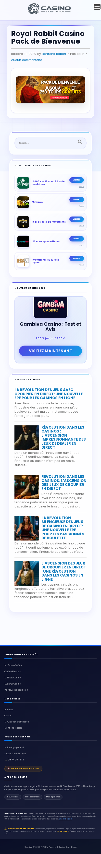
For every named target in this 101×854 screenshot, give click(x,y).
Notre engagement (14, 747)
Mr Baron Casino (13, 665)
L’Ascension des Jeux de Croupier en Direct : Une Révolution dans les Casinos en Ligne (63, 571)
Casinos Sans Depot (67, 847)
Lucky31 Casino (12, 684)
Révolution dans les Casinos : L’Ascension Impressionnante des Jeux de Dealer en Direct (63, 437)
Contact (8, 715)
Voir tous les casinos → (16, 690)
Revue (81, 186)
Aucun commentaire (26, 60)
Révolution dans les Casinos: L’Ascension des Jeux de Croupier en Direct (64, 482)
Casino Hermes (12, 671)
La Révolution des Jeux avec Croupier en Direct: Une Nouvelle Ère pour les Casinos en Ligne (48, 393)
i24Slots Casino (12, 677)
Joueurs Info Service (15, 753)
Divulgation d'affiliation (16, 722)
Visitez (76, 180)
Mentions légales (13, 728)
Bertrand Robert (54, 54)
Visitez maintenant (50, 350)
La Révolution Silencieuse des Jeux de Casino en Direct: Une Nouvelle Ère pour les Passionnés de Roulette (62, 528)
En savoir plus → (65, 819)
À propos (8, 709)
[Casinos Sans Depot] (49, 13)
